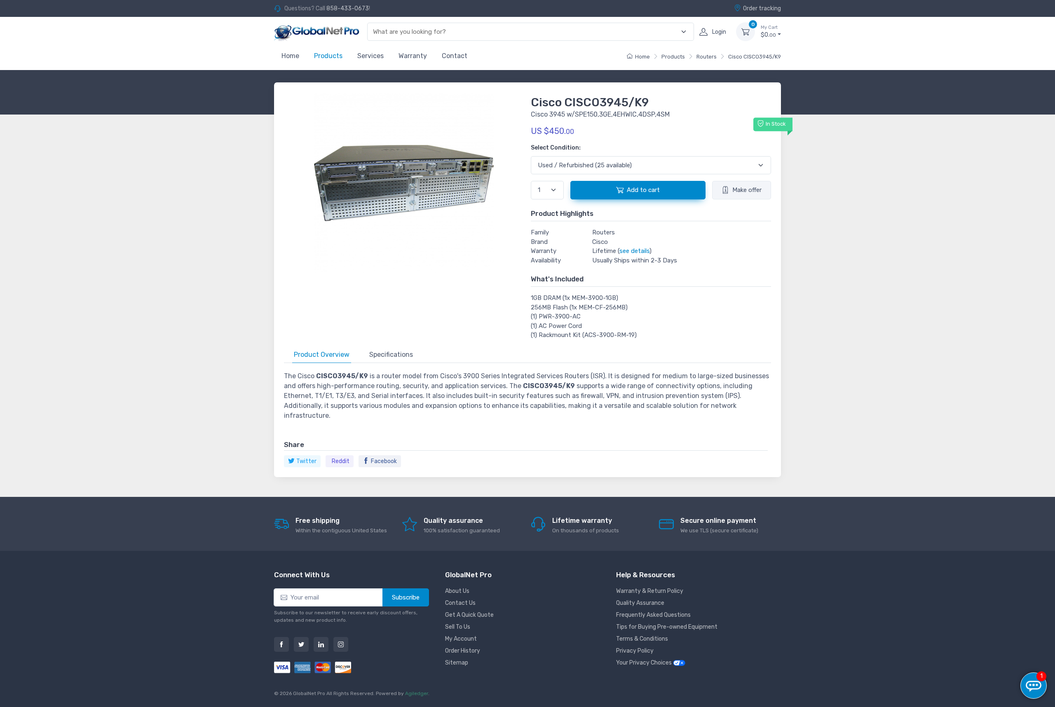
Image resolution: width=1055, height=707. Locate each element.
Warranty (413, 56)
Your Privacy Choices (644, 662)
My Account (461, 638)
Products (328, 56)
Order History (462, 650)
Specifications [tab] (391, 354)
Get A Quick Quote (469, 614)
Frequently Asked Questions (653, 614)
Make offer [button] (747, 190)
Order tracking (762, 8)
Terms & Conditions (642, 638)
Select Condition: (556, 147)
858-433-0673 (347, 8)
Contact (454, 56)
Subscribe (406, 597)
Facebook (384, 461)
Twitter (306, 461)
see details (634, 251)
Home (290, 56)
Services (370, 56)
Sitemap (456, 662)
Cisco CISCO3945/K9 (754, 57)
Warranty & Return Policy (649, 591)
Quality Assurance (640, 602)
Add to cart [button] (643, 190)
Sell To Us (457, 626)
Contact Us (460, 602)
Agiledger (416, 693)
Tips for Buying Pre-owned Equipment (666, 626)
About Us (457, 591)
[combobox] (526, 32)
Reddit (340, 461)
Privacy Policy (635, 650)
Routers (706, 57)
